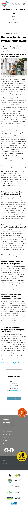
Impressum (6, 463)
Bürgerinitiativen (14, 19)
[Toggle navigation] (14, 12)
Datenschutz (6, 466)
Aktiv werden (6, 434)
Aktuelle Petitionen (8, 432)
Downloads (6, 437)
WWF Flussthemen (8, 428)
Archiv (5, 443)
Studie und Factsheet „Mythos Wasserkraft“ (13, 363)
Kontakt (5, 460)
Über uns (14, 17)
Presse (5, 440)
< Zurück (14, 399)
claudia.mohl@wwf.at (15, 390)
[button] (24, 4)
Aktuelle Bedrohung (14, 22)
